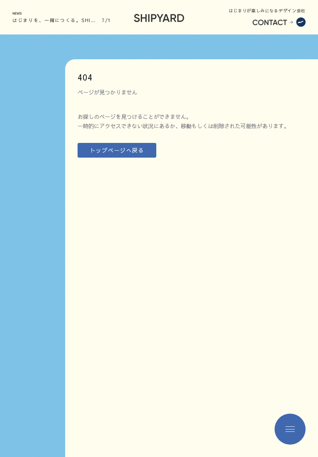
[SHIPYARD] (159, 17)
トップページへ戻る (117, 150)
